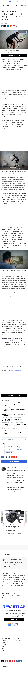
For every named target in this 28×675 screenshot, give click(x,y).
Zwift (4, 92)
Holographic (9, 452)
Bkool (9, 92)
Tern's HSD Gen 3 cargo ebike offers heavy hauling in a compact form (14, 526)
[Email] (17, 26)
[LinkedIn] (8, 26)
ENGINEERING (9, 5)
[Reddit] (11, 26)
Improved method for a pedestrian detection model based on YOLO (13, 410)
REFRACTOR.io (18, 640)
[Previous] (3, 523)
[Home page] (14, 2)
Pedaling (16, 443)
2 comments (15, 461)
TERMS (3, 646)
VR (17, 446)
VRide (10, 104)
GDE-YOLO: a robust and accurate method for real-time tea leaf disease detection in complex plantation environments (14, 425)
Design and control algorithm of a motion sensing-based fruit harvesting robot (13, 415)
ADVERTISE (4, 644)
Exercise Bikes (9, 446)
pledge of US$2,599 (6, 340)
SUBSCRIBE (4, 634)
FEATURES (3, 640)
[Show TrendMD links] (25, 439)
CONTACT (3, 650)
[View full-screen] (26, 32)
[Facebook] (2, 26)
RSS (2, 652)
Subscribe (14, 619)
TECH (2, 5)
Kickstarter (9, 370)
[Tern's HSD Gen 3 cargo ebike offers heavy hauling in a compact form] (14, 516)
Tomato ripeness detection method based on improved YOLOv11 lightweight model (13, 420)
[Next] (24, 523)
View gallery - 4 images (14, 55)
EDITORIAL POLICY (5, 638)
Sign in (5, 559)
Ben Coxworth (11, 468)
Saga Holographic (18, 370)
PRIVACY (3, 648)
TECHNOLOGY (18, 636)
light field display (6, 195)
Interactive (19, 449)
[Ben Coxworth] (3, 469)
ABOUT (3, 636)
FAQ (2, 654)
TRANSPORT (23, 5)
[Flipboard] (14, 26)
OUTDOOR (16, 5)
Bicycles (8, 443)
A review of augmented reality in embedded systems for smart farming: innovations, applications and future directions (13, 404)
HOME (2, 632)
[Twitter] (5, 26)
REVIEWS (3, 642)
